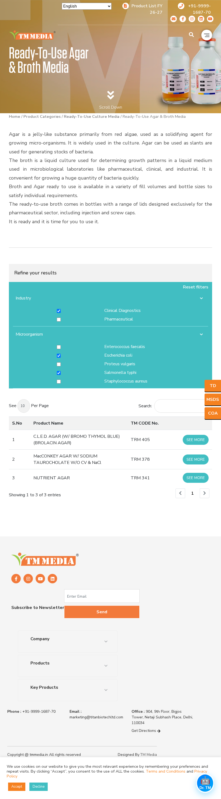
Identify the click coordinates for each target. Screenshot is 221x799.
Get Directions (144, 730)
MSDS (212, 399)
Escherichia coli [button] (118, 355)
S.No (17, 423)
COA (213, 413)
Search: (145, 406)
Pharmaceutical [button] (118, 319)
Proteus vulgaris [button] (119, 364)
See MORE (196, 439)
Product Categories (42, 116)
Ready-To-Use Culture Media (91, 116)
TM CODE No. (145, 423)
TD (213, 386)
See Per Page (29, 406)
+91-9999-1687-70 (31, 711)
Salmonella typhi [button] (120, 373)
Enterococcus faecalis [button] (124, 347)
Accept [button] (16, 786)
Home (14, 116)
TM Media (148, 754)
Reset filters (195, 287)
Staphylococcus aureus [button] (125, 381)
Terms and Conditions (165, 771)
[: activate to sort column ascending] (195, 423)
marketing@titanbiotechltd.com (96, 714)
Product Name (48, 423)
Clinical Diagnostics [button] (122, 311)
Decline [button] (38, 786)
